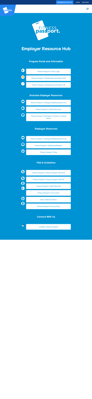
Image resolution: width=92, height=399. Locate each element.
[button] (48, 71)
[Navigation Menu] (87, 9)
